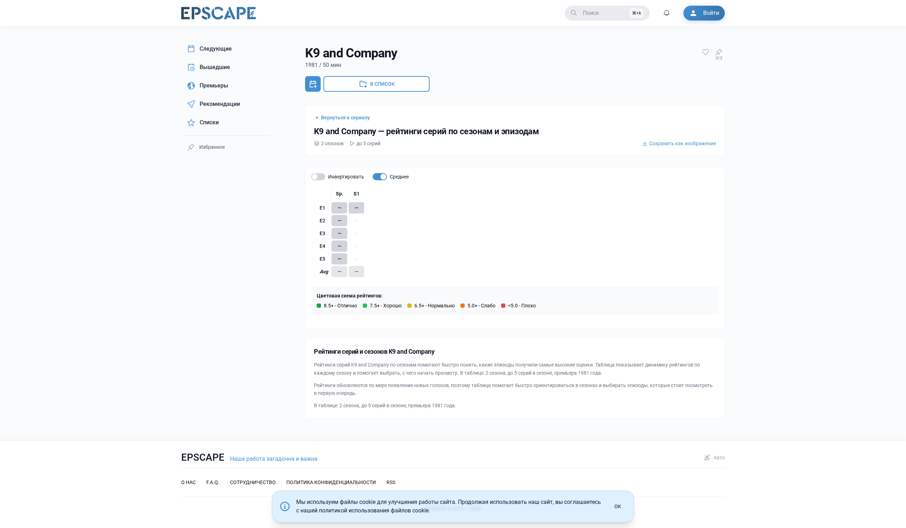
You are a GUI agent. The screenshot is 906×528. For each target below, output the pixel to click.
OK (617, 506)
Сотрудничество (253, 482)
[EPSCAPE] (218, 13)
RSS (390, 482)
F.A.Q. (212, 482)
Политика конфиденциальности (331, 482)
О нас (188, 482)
